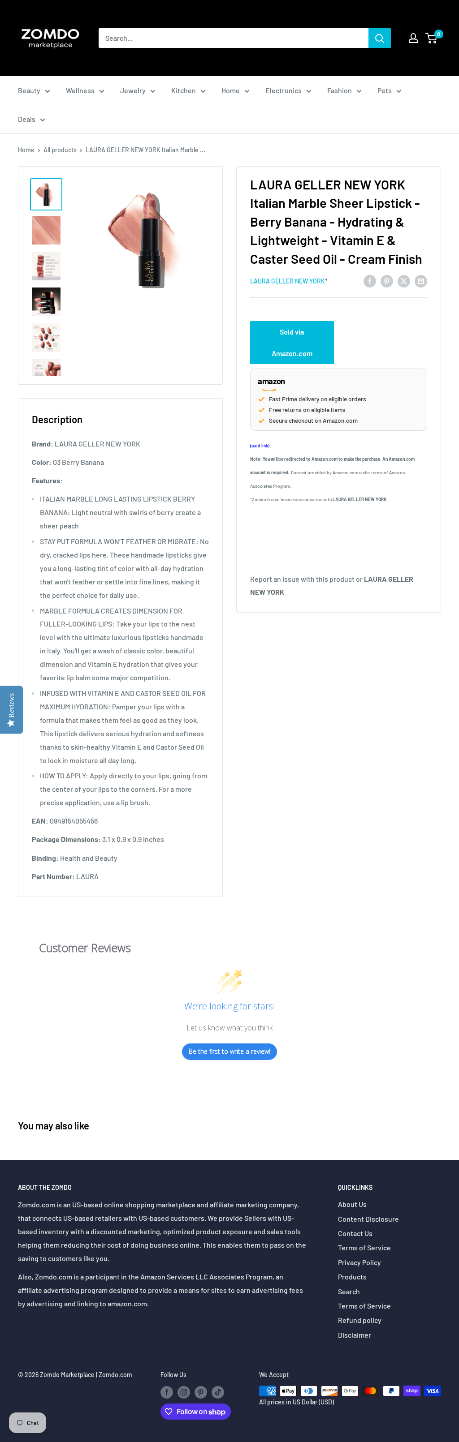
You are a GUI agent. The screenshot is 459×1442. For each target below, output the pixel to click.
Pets (384, 90)
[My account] (413, 38)
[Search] (379, 38)
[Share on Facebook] (370, 281)
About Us (352, 1204)
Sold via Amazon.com (292, 342)
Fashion (339, 90)
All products (60, 150)
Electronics (283, 90)
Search (349, 1291)
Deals (26, 119)
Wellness (80, 90)
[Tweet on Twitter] (404, 281)
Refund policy (359, 1320)
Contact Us (355, 1233)
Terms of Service (364, 1247)
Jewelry (133, 90)
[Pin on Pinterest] (387, 281)
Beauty (29, 90)
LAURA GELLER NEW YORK (287, 281)
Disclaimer (354, 1334)
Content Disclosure (368, 1219)
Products (352, 1276)
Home (230, 90)
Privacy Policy (359, 1262)
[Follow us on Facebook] (166, 1392)
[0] (431, 38)
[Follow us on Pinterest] (201, 1392)
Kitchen (183, 90)
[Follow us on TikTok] (218, 1392)
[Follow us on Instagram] (184, 1392)
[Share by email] (421, 281)
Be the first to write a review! (229, 1051)
